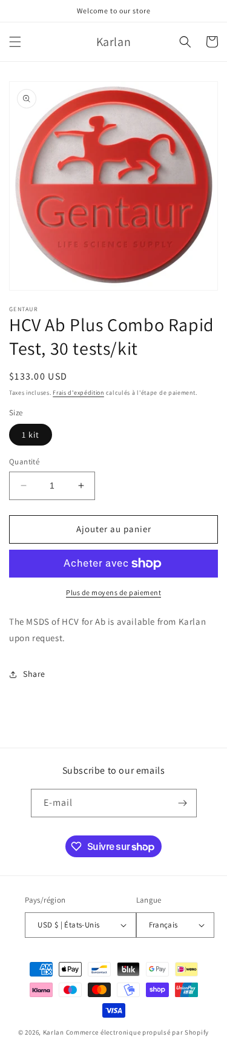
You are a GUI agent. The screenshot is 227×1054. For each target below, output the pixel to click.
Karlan (53, 1032)
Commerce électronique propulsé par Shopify (137, 1032)
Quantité (24, 461)
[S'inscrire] (182, 803)
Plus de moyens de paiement (113, 592)
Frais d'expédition (78, 393)
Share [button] (34, 673)
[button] (15, 41)
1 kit (30, 434)
